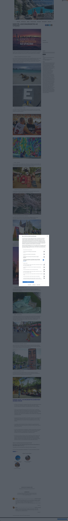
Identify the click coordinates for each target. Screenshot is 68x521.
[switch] (44, 251)
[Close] (47, 236)
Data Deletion (29, 284)
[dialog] (34, 260)
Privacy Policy (38, 284)
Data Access (34, 284)
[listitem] (34, 249)
